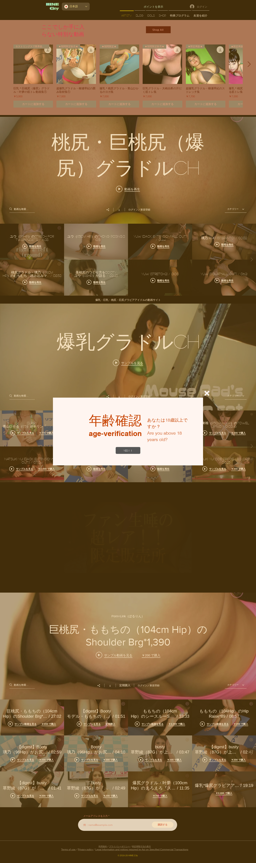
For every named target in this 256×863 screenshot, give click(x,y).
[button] (207, 393)
